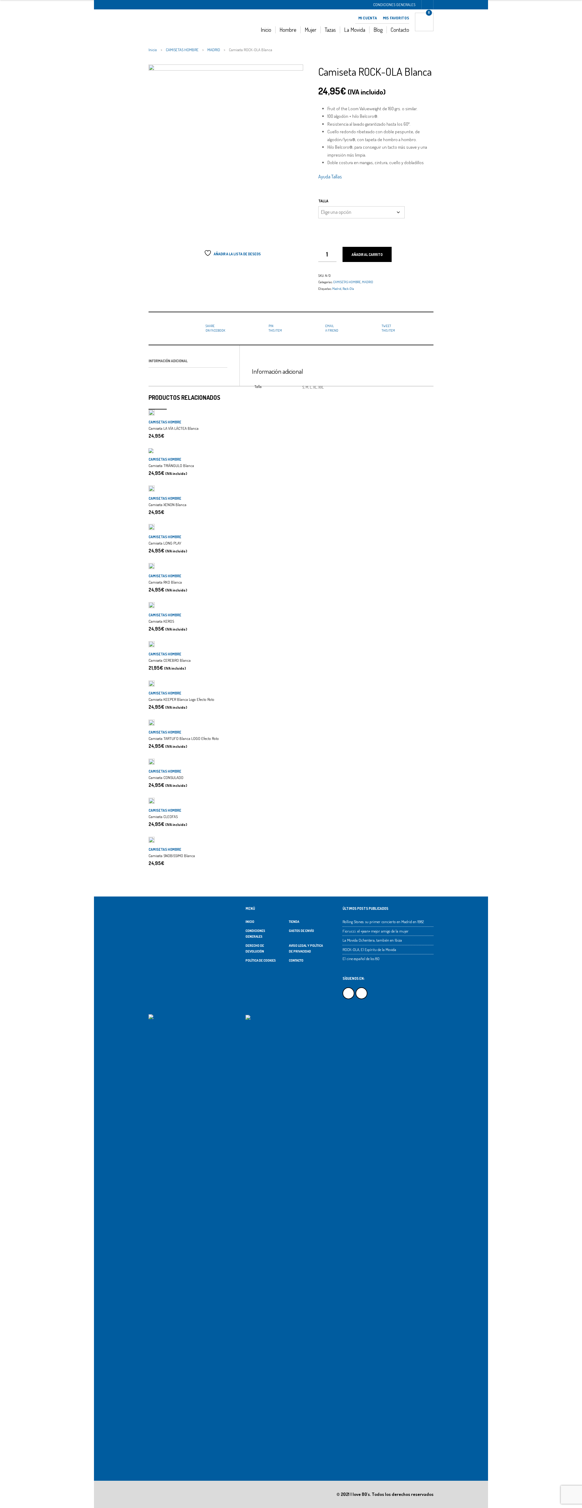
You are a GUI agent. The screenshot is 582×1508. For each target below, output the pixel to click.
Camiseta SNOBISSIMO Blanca (172, 855)
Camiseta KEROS (161, 621)
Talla (323, 201)
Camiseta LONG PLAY (165, 543)
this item (275, 328)
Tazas (330, 29)
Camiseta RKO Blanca (165, 582)
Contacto (400, 29)
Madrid (336, 289)
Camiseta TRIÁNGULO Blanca (171, 465)
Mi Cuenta (367, 17)
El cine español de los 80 (361, 958)
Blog (378, 29)
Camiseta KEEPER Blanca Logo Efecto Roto (181, 699)
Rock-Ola (348, 289)
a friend (331, 328)
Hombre (287, 29)
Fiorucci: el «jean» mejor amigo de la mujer (376, 931)
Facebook (348, 993)
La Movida (354, 29)
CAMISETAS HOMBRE (182, 49)
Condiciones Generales (394, 4)
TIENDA (294, 922)
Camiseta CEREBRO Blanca (170, 660)
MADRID (213, 49)
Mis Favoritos (396, 17)
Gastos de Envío (301, 931)
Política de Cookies (261, 960)
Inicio (266, 29)
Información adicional (168, 361)
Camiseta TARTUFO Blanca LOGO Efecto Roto (184, 738)
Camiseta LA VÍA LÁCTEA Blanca (174, 428)
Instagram (361, 993)
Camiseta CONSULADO (166, 777)
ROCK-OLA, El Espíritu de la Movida (369, 949)
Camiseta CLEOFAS (163, 816)
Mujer (310, 29)
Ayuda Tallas (330, 177)
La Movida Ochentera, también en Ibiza (372, 940)
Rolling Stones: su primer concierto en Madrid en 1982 (383, 921)
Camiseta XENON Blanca (167, 504)
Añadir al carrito (367, 254)
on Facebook (215, 328)
